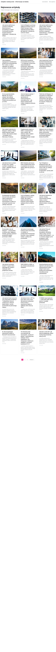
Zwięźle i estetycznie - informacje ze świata (14, 2)
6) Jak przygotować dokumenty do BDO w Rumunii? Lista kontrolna (8, 333)
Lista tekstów (45, 1)
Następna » (32, 359)
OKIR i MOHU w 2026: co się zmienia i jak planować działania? (27, 266)
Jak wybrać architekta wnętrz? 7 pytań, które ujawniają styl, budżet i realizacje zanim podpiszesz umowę (8, 267)
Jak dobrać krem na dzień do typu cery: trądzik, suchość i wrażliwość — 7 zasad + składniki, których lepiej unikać (9, 166)
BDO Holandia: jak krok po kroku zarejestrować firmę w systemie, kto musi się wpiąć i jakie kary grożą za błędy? (28, 166)
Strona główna (52, 1)
